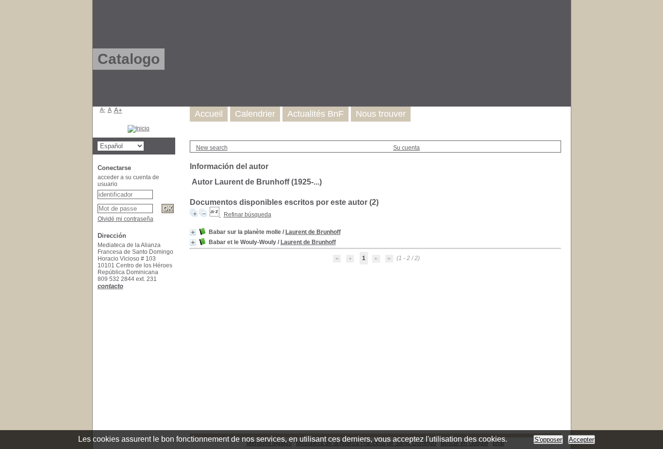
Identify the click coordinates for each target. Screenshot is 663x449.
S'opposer (548, 439)
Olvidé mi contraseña (125, 219)
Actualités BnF (315, 114)
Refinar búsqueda (247, 214)
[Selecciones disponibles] (215, 214)
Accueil (209, 114)
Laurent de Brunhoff (313, 232)
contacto (110, 286)
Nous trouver (381, 114)
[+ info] (193, 232)
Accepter (581, 439)
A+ (118, 110)
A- (102, 109)
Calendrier (255, 114)
